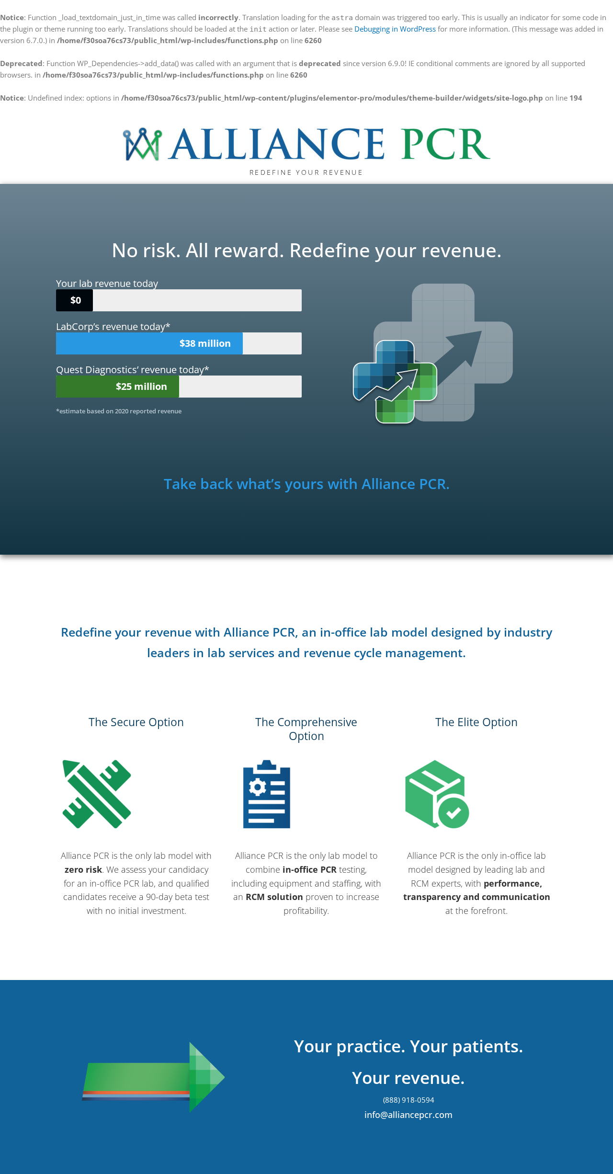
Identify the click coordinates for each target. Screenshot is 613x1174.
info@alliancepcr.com (408, 1114)
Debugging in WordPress (395, 29)
